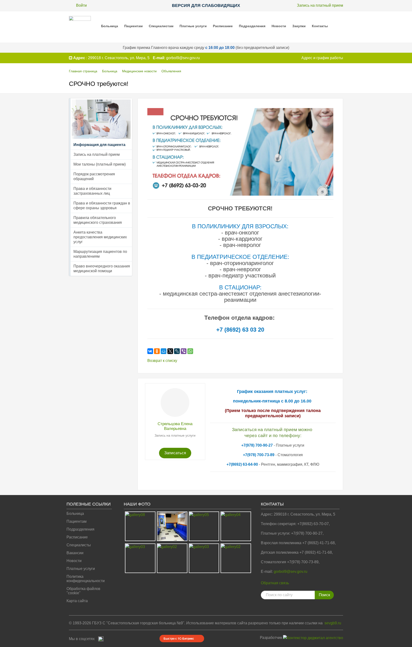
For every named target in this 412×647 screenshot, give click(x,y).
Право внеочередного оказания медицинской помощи (101, 268)
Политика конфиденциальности (86, 578)
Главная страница (83, 71)
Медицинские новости (139, 71)
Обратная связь (275, 583)
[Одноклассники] (157, 351)
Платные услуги (193, 26)
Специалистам (161, 26)
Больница (109, 26)
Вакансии (75, 553)
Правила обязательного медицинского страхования (97, 220)
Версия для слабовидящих (206, 5)
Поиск (324, 595)
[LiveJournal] (177, 351)
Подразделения (252, 26)
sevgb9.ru (332, 623)
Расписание (223, 26)
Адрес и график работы (322, 58)
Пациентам (133, 26)
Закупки (299, 26)
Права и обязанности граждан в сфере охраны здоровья (101, 205)
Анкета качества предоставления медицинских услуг (100, 237)
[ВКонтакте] (150, 351)
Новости (279, 26)
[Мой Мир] (163, 351)
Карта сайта (77, 601)
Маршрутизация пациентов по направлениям (100, 254)
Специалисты (79, 545)
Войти (81, 5)
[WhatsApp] (190, 351)
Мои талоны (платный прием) (99, 164)
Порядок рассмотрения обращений (94, 176)
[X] (170, 351)
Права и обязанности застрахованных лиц (92, 191)
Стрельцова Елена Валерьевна (175, 426)
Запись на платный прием (320, 5)
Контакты (320, 26)
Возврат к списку (162, 361)
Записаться (175, 453)
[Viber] (183, 351)
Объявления (171, 71)
